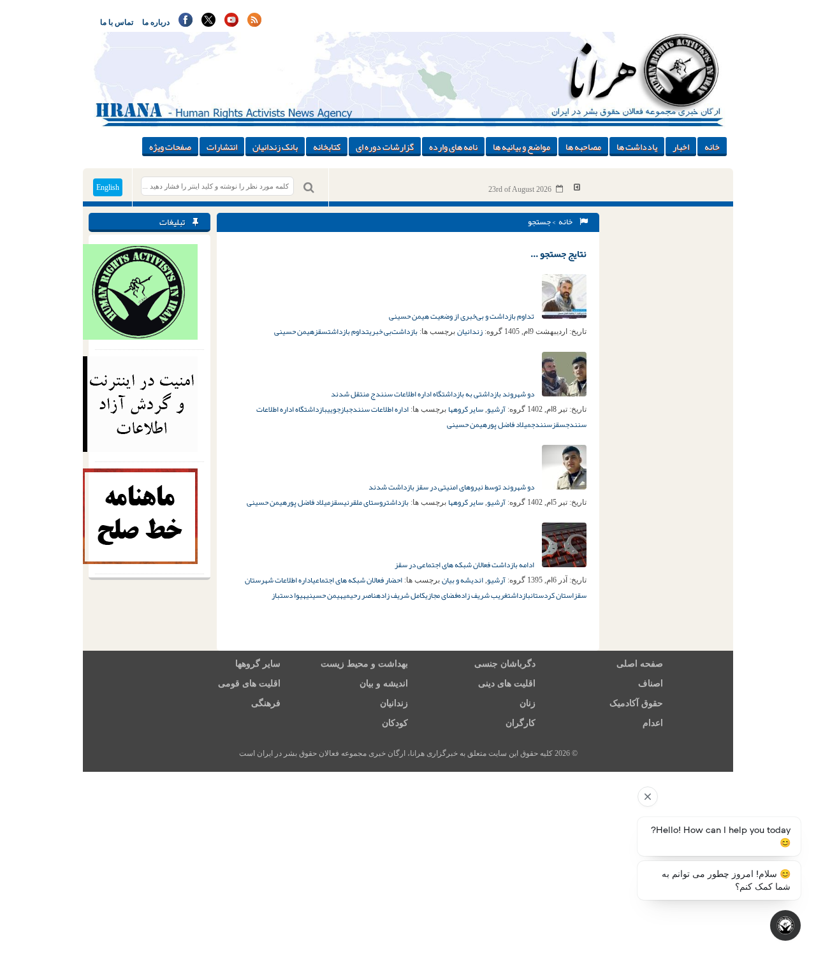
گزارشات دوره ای (385, 147)
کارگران (521, 723)
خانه (712, 147)
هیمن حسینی (294, 331)
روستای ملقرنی (365, 502)
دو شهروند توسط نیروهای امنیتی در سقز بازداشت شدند (452, 487)
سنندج (541, 424)
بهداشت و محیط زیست (364, 664)
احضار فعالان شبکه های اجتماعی (357, 580)
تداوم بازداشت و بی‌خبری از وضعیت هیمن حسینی (462, 316)
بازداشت (397, 502)
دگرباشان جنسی (505, 664)
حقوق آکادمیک (636, 703)
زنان (528, 703)
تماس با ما (116, 22)
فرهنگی (265, 703)
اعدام (653, 723)
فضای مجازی (441, 595)
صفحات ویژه (170, 147)
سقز (321, 331)
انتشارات (222, 147)
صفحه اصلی (639, 664)
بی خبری (380, 331)
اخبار (681, 147)
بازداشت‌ (404, 331)
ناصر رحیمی (359, 595)
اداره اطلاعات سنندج (379, 409)
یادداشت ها (636, 147)
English (107, 187)
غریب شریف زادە (482, 595)
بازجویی (338, 409)
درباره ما (156, 22)
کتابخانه (326, 147)
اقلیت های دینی (507, 683)
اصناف (650, 683)
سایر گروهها (465, 409)
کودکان (395, 723)
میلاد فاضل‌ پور (509, 424)
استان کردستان (552, 595)
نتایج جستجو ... (558, 253)
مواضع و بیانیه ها (521, 147)
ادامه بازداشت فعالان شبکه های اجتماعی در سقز (465, 564)
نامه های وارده (453, 147)
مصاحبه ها (583, 147)
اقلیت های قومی (249, 683)
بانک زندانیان (275, 147)
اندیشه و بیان (462, 580)
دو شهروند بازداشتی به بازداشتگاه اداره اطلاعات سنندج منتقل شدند (433, 394)
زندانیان (470, 331)
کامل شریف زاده (400, 595)
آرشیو (496, 409)
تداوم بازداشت (348, 331)
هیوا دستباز (289, 595)
